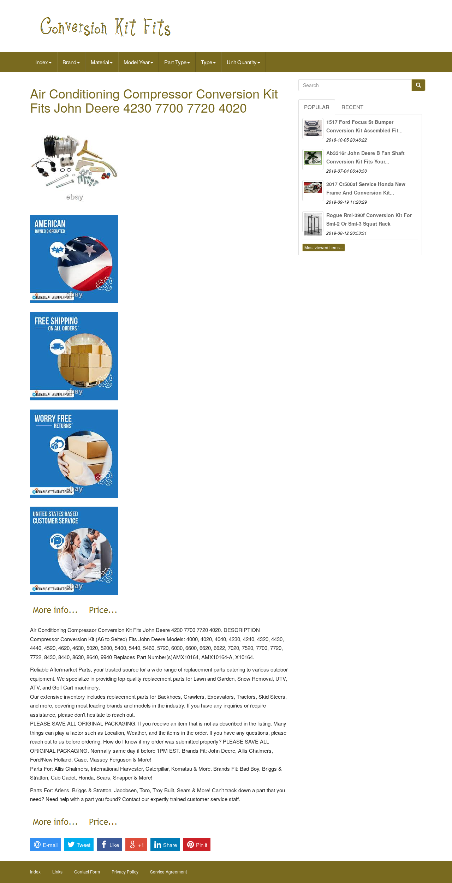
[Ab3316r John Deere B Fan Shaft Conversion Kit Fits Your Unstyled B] (312, 159)
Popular (316, 107)
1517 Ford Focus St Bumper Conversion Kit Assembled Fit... (364, 126)
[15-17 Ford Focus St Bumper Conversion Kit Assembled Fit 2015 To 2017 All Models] (312, 128)
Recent (352, 107)
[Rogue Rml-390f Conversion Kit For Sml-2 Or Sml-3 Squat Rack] (312, 221)
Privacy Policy (125, 872)
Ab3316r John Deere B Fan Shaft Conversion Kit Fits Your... (365, 157)
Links (57, 872)
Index (41, 62)
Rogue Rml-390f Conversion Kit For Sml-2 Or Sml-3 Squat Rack (369, 219)
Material (100, 62)
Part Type (175, 62)
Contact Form (87, 872)
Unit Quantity (242, 62)
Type (206, 62)
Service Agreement (168, 872)
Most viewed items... (323, 247)
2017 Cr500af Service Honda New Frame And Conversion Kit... (365, 188)
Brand (69, 62)
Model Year (137, 62)
